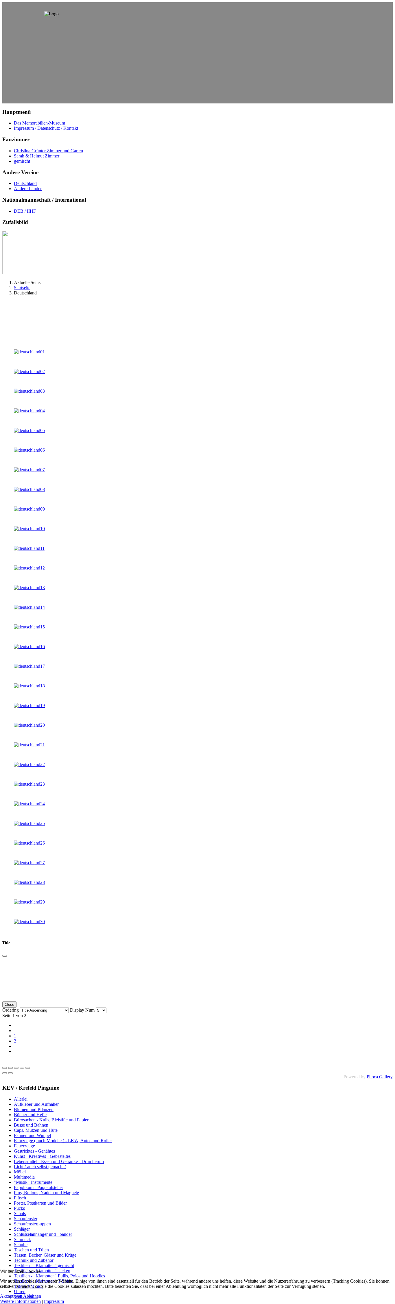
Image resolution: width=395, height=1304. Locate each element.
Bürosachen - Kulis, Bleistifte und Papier (51, 1119)
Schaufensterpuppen (32, 1223)
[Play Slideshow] (27, 1068)
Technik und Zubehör (33, 1260)
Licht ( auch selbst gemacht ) (40, 1166)
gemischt (22, 161)
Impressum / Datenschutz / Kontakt (46, 128)
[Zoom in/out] (22, 1068)
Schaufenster (25, 1218)
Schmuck (22, 1239)
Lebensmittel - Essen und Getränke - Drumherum (59, 1161)
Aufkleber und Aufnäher (36, 1104)
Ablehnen (32, 1296)
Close (9, 1004)
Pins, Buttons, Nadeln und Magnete (46, 1192)
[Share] (10, 1068)
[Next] (10, 1073)
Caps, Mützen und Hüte (36, 1130)
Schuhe (20, 1244)
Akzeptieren (11, 1296)
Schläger (22, 1229)
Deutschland (25, 183)
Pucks (19, 1208)
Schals (20, 1213)
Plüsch (20, 1197)
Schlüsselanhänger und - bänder (43, 1234)
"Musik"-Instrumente (33, 1182)
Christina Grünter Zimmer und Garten (48, 150)
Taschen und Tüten (31, 1249)
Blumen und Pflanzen (33, 1109)
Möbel (20, 1171)
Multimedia (24, 1177)
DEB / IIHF (25, 211)
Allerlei (20, 1099)
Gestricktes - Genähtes (34, 1151)
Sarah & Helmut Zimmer (36, 155)
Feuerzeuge (24, 1145)
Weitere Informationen (20, 1301)
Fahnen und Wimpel (32, 1135)
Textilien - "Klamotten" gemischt (44, 1265)
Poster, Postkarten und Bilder (40, 1203)
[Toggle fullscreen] (16, 1068)
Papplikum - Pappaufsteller (38, 1187)
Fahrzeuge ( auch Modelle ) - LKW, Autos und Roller (63, 1140)
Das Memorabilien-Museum (39, 122)
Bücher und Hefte (30, 1114)
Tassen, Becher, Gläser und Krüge (45, 1255)
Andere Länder (28, 188)
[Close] (4, 956)
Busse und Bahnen (31, 1125)
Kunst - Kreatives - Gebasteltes (42, 1156)
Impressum (54, 1301)
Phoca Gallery (380, 1076)
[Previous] (4, 1073)
